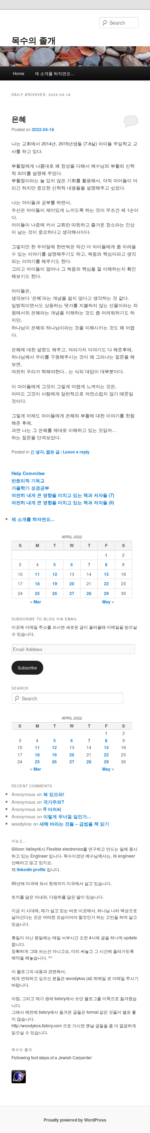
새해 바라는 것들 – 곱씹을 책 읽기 (74, 823)
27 (71, 593)
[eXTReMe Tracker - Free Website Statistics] (19, 1081)
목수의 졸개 (34, 40)
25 (37, 593)
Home (18, 73)
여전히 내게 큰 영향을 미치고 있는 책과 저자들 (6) (63, 502)
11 (37, 574)
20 (71, 583)
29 (106, 593)
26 (54, 593)
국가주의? (53, 801)
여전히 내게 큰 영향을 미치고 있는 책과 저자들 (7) (63, 495)
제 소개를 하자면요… (55, 73)
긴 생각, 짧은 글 (45, 452)
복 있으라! (53, 794)
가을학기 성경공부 (30, 487)
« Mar (35, 601)
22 (106, 583)
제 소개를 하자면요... (33, 519)
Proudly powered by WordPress (75, 1120)
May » (108, 601)
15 (106, 574)
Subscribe (27, 667)
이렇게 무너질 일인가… (67, 816)
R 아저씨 (52, 809)
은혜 (19, 118)
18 (37, 583)
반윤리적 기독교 (28, 480)
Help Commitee (28, 473)
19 (54, 583)
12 (54, 574)
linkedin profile (32, 869)
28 (89, 593)
